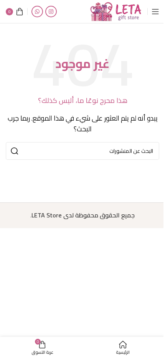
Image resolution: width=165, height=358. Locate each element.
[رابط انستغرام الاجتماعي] (51, 11)
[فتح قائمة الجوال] (155, 11)
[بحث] (14, 151)
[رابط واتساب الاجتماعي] (37, 11)
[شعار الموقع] (116, 11)
